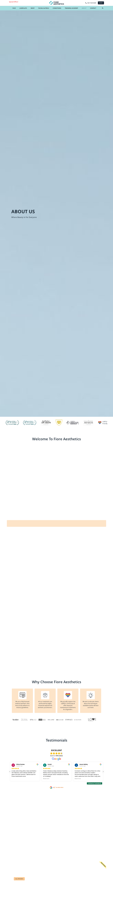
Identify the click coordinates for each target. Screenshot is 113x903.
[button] (103, 771)
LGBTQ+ (104, 422)
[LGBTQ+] (100, 422)
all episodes (19, 879)
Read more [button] (46, 778)
